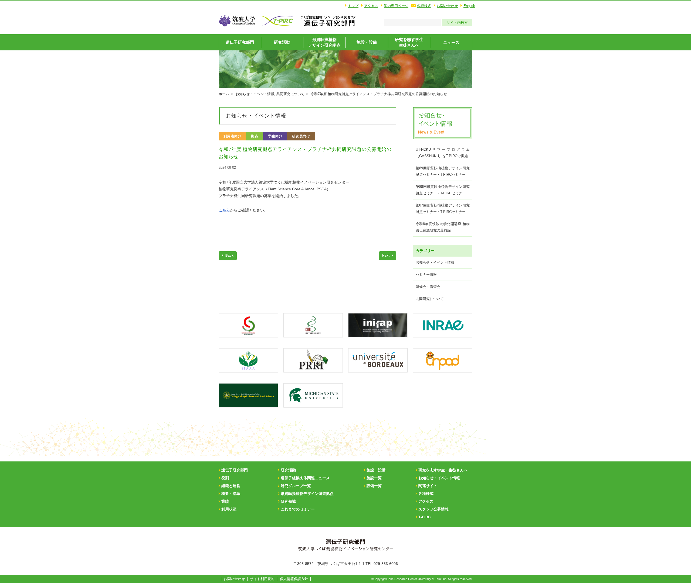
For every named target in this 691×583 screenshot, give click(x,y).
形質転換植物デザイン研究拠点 (307, 493)
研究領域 (288, 501)
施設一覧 (374, 478)
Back (229, 255)
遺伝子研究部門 (240, 42)
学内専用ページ (396, 6)
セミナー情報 (426, 274)
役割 (225, 478)
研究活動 (282, 42)
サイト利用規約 (262, 579)
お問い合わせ (447, 6)
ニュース (451, 42)
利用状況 (228, 509)
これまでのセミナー (298, 509)
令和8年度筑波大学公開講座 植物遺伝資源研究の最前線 (443, 227)
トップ (353, 6)
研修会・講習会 (428, 287)
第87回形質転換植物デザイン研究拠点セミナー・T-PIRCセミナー (443, 208)
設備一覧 (374, 486)
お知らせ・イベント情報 (255, 94)
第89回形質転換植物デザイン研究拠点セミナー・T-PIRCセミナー (443, 171)
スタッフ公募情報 (433, 509)
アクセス (371, 6)
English (469, 6)
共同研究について (290, 94)
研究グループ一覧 (296, 486)
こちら (224, 210)
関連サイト (427, 486)
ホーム (224, 94)
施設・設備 (367, 42)
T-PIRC (424, 517)
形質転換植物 (324, 42)
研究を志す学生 (409, 42)
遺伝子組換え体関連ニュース (305, 478)
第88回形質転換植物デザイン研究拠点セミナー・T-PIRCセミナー (443, 190)
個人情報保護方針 (294, 579)
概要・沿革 (230, 493)
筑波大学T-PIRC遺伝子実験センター (329, 20)
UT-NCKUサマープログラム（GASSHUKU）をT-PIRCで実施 (443, 152)
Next (386, 255)
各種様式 (424, 6)
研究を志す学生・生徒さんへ (443, 470)
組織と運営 (230, 486)
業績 (225, 501)
